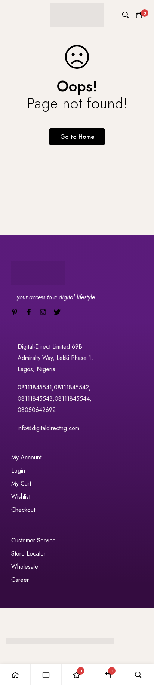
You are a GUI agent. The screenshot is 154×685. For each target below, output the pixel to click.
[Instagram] (43, 312)
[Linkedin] (14, 312)
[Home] (15, 674)
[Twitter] (57, 312)
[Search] (125, 15)
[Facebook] (28, 312)
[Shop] (46, 674)
